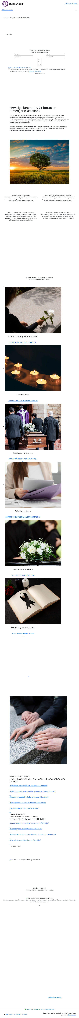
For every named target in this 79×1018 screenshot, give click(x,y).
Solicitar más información (18, 814)
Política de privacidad (34, 71)
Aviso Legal (9, 1014)
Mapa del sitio (72, 1015)
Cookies (24, 1014)
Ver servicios (8, 34)
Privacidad (17, 1014)
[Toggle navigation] (76, 10)
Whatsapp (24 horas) (71, 3)
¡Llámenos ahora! (15, 846)
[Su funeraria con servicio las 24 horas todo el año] (39, 1009)
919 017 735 (58, 978)
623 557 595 (58, 985)
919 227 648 (58, 981)
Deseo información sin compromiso (67, 957)
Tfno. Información (7, 10)
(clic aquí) (21, 995)
